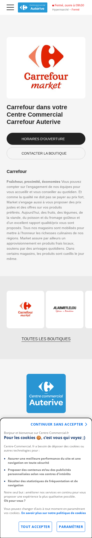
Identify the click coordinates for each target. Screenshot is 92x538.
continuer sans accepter (57, 424)
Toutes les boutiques (46, 339)
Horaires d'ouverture (43, 139)
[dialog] (46, 478)
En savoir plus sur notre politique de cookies (53, 513)
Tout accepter (35, 526)
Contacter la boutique (44, 153)
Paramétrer (71, 526)
